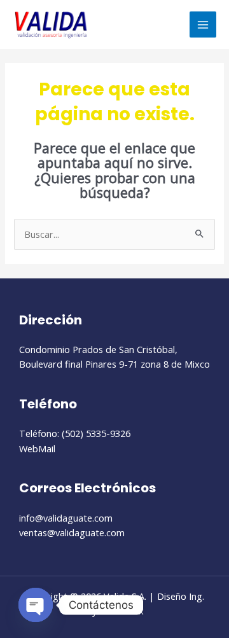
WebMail (37, 448)
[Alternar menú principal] (203, 24)
